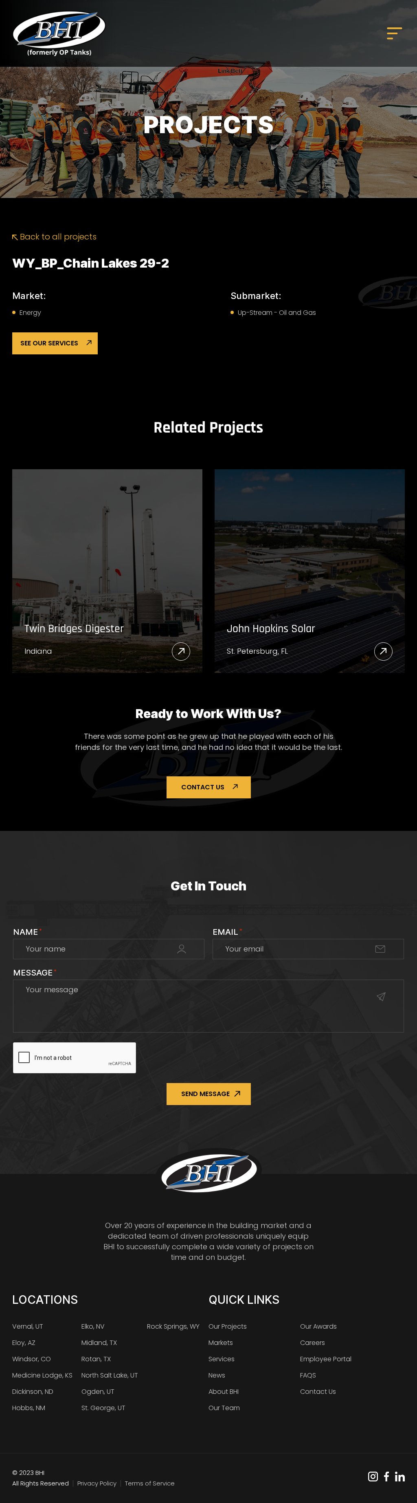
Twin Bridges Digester (74, 629)
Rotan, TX (96, 1359)
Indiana (38, 651)
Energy (30, 312)
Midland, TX (99, 1342)
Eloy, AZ (23, 1342)
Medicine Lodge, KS (42, 1375)
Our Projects (227, 1326)
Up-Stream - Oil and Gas (277, 312)
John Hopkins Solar (271, 629)
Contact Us (202, 787)
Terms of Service (150, 1483)
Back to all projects (57, 236)
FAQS (308, 1375)
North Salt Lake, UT (109, 1375)
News (216, 1375)
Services (221, 1359)
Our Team (224, 1408)
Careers (312, 1342)
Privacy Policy (96, 1483)
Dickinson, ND (32, 1391)
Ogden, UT (97, 1391)
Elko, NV (93, 1326)
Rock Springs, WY (173, 1326)
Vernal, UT (27, 1326)
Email (227, 932)
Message (35, 973)
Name (27, 932)
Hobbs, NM (28, 1408)
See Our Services (49, 343)
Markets (220, 1342)
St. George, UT (103, 1408)
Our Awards (318, 1326)
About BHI (223, 1391)
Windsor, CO (31, 1359)
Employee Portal (325, 1359)
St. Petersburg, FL (257, 651)
